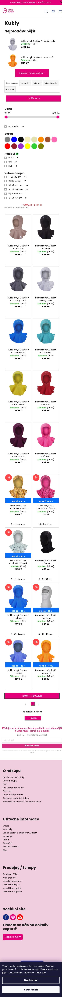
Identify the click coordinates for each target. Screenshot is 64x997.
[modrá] (14, 139)
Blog (5, 850)
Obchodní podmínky (13, 777)
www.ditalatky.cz (11, 884)
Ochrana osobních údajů (16, 798)
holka (13, 157)
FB (6, 917)
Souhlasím (31, 989)
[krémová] (28, 139)
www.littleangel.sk (12, 888)
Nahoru (34, 718)
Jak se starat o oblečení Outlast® (20, 832)
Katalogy (7, 836)
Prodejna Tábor (11, 874)
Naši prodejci (9, 877)
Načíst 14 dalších (32, 695)
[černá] (21, 139)
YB (20, 917)
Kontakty (7, 829)
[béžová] (34, 139)
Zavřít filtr (33, 98)
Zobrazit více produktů (31, 73)
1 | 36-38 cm (17, 176)
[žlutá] (28, 146)
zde (44, 972)
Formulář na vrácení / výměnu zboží (22, 801)
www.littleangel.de (12, 891)
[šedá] (7, 139)
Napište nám (12, 937)
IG (13, 917)
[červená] (7, 146)
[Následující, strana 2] (33, 704)
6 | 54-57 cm (17, 197)
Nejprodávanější (51, 83)
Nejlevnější (25, 83)
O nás (6, 825)
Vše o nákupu (10, 780)
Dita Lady (8, 791)
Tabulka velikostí (11, 846)
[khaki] (41, 146)
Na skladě (16, 126)
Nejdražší (37, 83)
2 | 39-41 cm (17, 181)
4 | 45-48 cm (18, 189)
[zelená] (34, 146)
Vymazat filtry (30, 204)
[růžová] (54, 139)
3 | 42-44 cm (18, 185)
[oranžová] (41, 139)
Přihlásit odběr (32, 746)
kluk (12, 165)
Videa (6, 839)
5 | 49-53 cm (17, 193)
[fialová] (21, 146)
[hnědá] (48, 139)
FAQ (5, 784)
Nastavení (31, 980)
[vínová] (14, 146)
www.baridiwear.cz (12, 881)
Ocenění (7, 843)
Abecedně (10, 89)
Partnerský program (13, 794)
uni (12, 161)
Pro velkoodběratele (13, 787)
